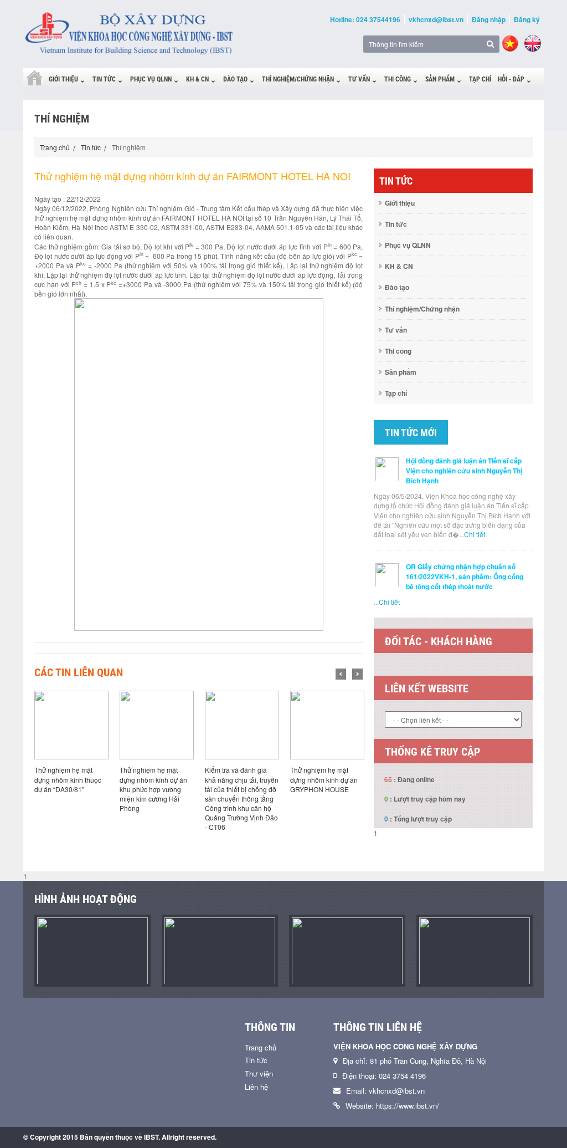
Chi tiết (474, 534)
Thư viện (259, 1073)
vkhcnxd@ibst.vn (436, 19)
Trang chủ (55, 147)
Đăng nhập (489, 19)
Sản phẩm (440, 79)
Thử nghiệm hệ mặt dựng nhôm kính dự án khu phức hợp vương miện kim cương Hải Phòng (153, 789)
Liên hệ (256, 1086)
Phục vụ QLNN (151, 79)
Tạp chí (480, 79)
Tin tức (104, 79)
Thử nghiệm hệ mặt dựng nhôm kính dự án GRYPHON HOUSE (324, 779)
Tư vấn (359, 79)
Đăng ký (527, 19)
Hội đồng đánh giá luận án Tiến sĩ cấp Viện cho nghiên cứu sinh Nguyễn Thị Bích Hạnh (464, 471)
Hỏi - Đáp (511, 79)
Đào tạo (235, 79)
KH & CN (197, 79)
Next (357, 674)
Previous (341, 674)
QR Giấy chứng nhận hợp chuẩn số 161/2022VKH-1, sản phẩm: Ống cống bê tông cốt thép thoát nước (464, 576)
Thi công (397, 79)
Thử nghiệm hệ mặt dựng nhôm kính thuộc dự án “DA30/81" (67, 779)
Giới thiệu (63, 79)
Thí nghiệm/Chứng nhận (298, 79)
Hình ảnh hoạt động (85, 899)
